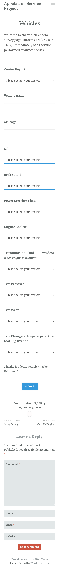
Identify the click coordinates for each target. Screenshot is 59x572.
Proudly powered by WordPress (29, 559)
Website (10, 536)
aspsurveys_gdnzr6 (29, 407)
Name (10, 513)
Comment (13, 464)
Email (10, 524)
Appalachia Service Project (22, 6)
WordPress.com (39, 563)
